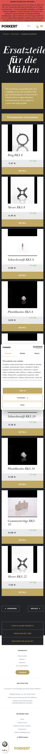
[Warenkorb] (37, 26)
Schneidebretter (22, 666)
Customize (21, 398)
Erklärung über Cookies (22, 726)
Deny (22, 405)
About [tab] (37, 353)
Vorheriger (12, 608)
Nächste (34, 608)
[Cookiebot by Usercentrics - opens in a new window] (32, 347)
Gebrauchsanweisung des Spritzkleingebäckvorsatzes (22, 702)
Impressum (22, 729)
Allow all (22, 390)
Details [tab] (22, 353)
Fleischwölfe (22, 656)
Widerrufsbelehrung (22, 732)
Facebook (22, 672)
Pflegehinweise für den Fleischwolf (22, 694)
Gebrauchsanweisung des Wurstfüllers (22, 697)
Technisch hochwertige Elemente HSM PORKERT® (22, 689)
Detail (22, 170)
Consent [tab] (8, 353)
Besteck (22, 662)
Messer (22, 659)
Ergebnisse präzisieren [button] (23, 117)
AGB (22, 719)
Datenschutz (22, 722)
